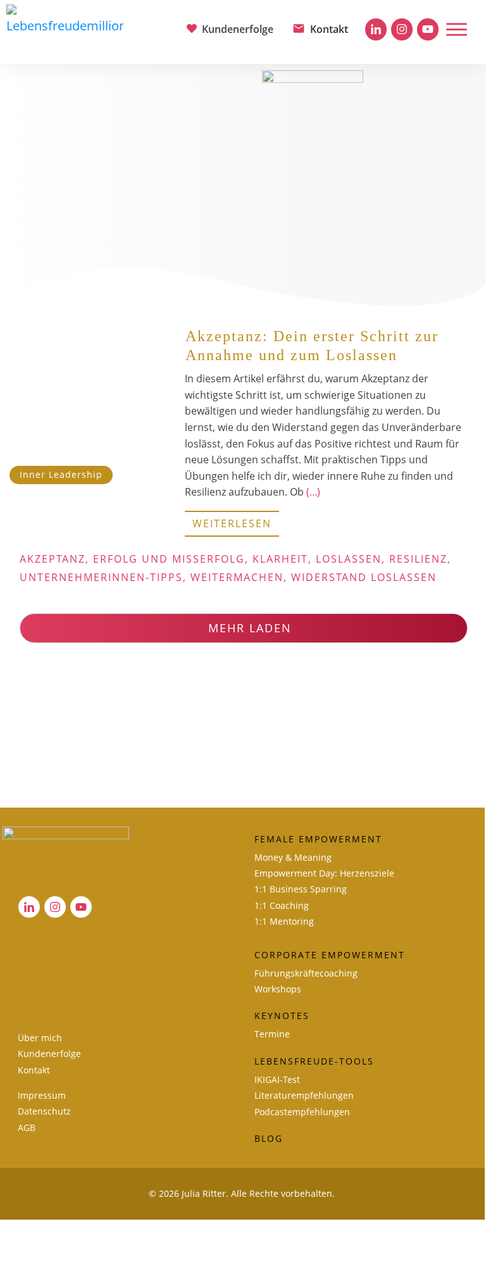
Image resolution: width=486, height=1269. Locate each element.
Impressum (42, 1095)
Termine (272, 1034)
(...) (313, 492)
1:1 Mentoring (284, 921)
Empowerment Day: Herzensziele (324, 873)
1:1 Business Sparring (300, 889)
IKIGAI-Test (277, 1079)
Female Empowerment (318, 839)
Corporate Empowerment (329, 955)
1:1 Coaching (281, 905)
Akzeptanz (52, 559)
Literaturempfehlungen (304, 1095)
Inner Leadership (61, 474)
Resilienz (418, 559)
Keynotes (281, 1016)
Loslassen (349, 559)
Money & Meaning (293, 857)
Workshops (277, 989)
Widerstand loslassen (364, 577)
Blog (268, 1138)
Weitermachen (237, 577)
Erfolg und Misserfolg (169, 559)
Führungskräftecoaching (306, 973)
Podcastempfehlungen (302, 1112)
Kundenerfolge (49, 1053)
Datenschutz (44, 1111)
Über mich (40, 1038)
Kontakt (34, 1070)
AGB (26, 1128)
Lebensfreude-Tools (314, 1061)
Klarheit (280, 559)
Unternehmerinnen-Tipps (101, 577)
